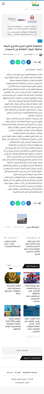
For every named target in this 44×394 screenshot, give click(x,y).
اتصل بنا (18, 372)
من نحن (9, 372)
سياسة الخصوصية (30, 372)
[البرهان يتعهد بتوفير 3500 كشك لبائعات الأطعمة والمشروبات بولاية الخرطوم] (12, 310)
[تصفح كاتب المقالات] (22, 219)
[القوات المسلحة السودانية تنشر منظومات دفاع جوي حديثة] (12, 277)
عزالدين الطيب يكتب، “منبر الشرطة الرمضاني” (12, 244)
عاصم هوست (19, 383)
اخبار (39, 41)
